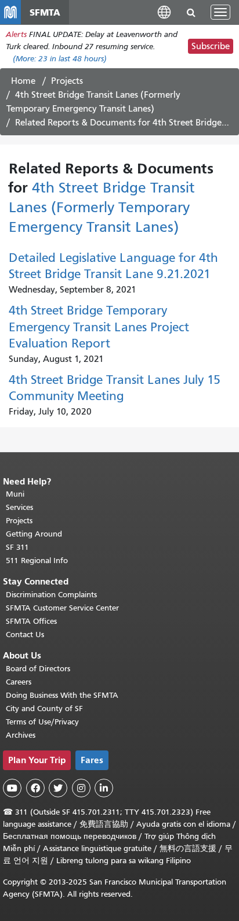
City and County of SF (44, 708)
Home (23, 81)
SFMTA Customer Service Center (62, 608)
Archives (20, 735)
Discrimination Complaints (51, 595)
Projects (67, 81)
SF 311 (17, 547)
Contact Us (25, 634)
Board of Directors (38, 669)
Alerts (16, 34)
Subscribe (210, 46)
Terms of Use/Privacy (42, 722)
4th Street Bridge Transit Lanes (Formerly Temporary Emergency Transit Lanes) (102, 207)
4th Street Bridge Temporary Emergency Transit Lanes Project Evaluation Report (99, 327)
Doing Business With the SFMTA (62, 695)
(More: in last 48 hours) (60, 59)
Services (19, 507)
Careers (18, 682)
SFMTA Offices (31, 621)
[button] (164, 11)
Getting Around (34, 534)
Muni (15, 494)
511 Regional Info (37, 560)
